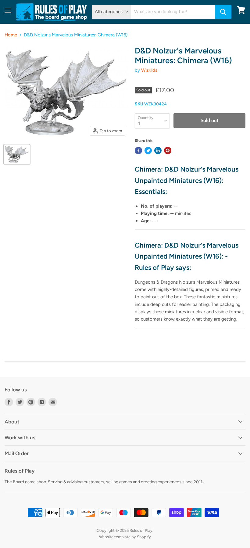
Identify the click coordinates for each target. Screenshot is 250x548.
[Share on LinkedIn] (158, 150)
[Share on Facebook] (138, 150)
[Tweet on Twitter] (148, 150)
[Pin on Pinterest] (167, 150)
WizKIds (149, 70)
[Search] (223, 12)
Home (11, 35)
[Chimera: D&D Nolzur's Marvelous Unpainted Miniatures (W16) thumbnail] (17, 154)
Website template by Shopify (125, 537)
